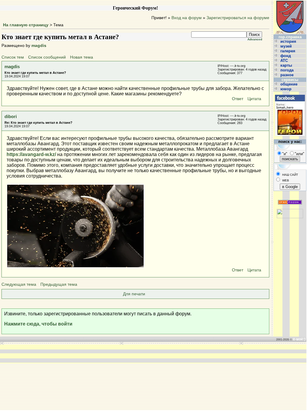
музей (286, 46)
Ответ (237, 99)
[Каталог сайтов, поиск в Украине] (290, 211)
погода (287, 70)
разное (287, 75)
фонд (286, 56)
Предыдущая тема (58, 284)
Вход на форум (186, 18)
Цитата (254, 99)
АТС (284, 60)
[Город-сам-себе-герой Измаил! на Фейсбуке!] (290, 94)
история (288, 41)
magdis (38, 45)
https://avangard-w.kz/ (31, 154)
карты (286, 65)
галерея (288, 51)
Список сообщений (47, 57)
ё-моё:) (299, 339)
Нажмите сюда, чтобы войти (38, 323)
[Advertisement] (63, 354)
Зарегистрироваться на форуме (237, 18)
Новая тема (81, 57)
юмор (286, 89)
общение (289, 84)
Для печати (134, 294)
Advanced (254, 39)
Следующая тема (18, 284)
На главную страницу (25, 25)
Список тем (12, 57)
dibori (10, 116)
